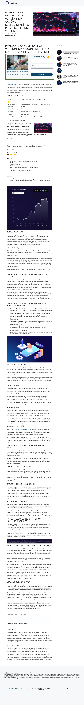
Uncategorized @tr (10, 35)
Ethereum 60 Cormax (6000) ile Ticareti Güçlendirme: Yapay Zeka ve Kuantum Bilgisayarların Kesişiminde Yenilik (71, 52)
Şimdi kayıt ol (41, 74)
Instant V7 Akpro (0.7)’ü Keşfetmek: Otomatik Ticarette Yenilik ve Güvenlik (70, 70)
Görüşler (64, 3)
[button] (77, 3)
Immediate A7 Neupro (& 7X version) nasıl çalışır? (18, 618)
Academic (13, 3)
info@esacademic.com (15, 688)
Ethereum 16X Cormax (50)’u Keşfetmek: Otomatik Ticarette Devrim (70, 58)
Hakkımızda (52, 3)
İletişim (58, 3)
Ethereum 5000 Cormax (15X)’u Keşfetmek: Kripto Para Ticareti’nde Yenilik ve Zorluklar (70, 64)
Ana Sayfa (45, 3)
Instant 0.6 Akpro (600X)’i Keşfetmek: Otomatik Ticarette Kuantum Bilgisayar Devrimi (70, 82)
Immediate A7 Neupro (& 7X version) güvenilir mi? (18, 623)
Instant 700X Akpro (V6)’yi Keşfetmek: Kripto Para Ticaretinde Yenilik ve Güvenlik (70, 76)
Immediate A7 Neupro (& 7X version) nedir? (17, 614)
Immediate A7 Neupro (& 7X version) (15, 84)
